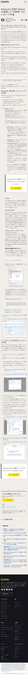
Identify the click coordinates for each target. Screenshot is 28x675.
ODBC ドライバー (4, 602)
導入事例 (2, 648)
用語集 (2, 657)
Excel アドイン (4, 614)
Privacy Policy (12, 668)
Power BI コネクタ (4, 616)
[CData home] (6, 2)
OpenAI (16, 657)
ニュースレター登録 (4, 655)
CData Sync (17, 602)
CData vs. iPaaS (4, 634)
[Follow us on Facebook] (22, 20)
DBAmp (16, 608)
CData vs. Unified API (5, 636)
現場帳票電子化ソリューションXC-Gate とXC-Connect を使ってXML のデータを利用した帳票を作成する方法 (15, 561)
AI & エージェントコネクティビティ (7, 630)
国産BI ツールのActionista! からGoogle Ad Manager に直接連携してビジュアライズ (14, 529)
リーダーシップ (17, 633)
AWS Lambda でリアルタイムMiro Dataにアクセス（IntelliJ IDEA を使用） (15, 543)
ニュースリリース (18, 627)
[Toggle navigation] (25, 2)
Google (16, 650)
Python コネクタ (4, 608)
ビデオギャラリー (4, 659)
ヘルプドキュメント (17, 205)
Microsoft (16, 652)
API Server (3, 610)
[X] (4, 589)
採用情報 (16, 637)
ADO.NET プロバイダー (5, 606)
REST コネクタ (3, 612)
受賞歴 (16, 631)
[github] (9, 589)
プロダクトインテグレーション (6, 627)
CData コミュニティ (4, 646)
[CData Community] (12, 589)
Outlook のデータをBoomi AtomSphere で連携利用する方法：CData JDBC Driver (15, 566)
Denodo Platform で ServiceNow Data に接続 (15, 533)
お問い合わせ (5, 593)
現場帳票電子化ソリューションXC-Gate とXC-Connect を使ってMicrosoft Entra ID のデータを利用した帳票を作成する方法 (15, 548)
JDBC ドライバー (4, 604)
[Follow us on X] (24, 20)
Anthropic (17, 646)
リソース (2, 652)
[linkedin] (2, 589)
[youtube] (7, 589)
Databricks (17, 648)
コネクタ (2, 625)
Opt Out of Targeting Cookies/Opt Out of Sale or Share (14, 673)
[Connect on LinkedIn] (26, 20)
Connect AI (17, 604)
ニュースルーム (17, 629)
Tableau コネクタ (4, 618)
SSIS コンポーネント (18, 606)
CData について (18, 625)
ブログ (2, 650)
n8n (15, 655)
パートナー (3, 632)
